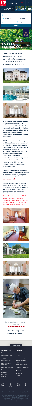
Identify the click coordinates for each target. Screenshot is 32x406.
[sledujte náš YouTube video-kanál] (18, 385)
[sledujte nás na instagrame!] (10, 385)
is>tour (14, 401)
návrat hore (16, 345)
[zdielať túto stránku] (25, 385)
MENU (14, 3)
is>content (25, 399)
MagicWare (11, 399)
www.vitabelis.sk (9, 179)
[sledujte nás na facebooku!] (3, 385)
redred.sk (26, 401)
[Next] (29, 9)
